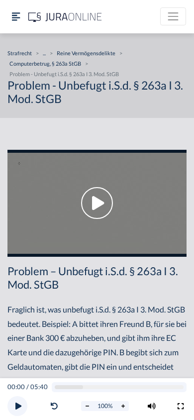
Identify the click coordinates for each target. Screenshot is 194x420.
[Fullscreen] (181, 406)
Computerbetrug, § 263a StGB (45, 63)
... (44, 53)
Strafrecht (19, 53)
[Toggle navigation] (173, 16)
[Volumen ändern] (152, 406)
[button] (56, 406)
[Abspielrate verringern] (87, 406)
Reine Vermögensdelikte (86, 53)
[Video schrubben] (119, 387)
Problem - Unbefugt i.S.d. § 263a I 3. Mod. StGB (64, 74)
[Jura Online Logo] (65, 16)
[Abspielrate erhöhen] (123, 406)
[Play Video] (97, 203)
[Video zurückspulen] (54, 406)
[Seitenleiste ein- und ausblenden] (16, 16)
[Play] (17, 406)
